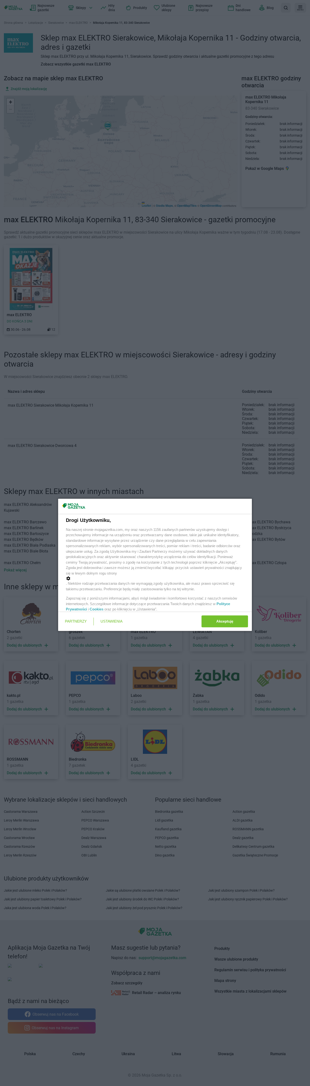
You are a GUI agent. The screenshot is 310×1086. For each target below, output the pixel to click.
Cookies (96, 609)
